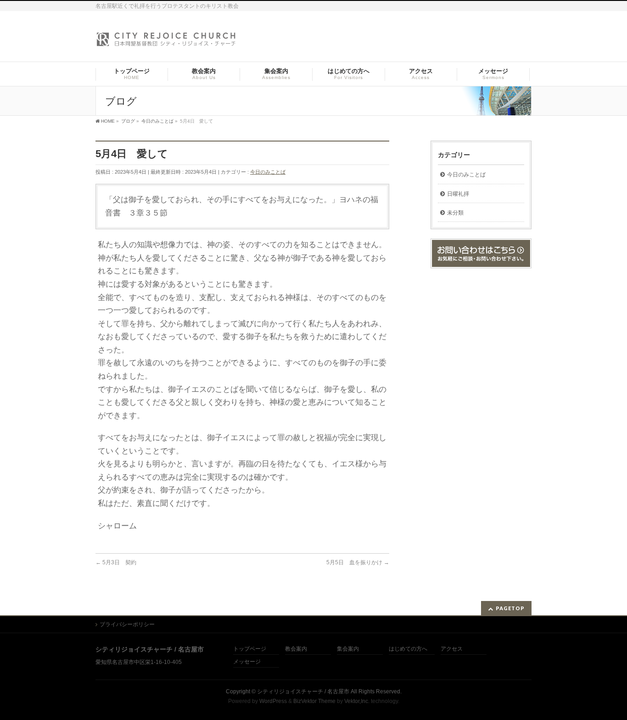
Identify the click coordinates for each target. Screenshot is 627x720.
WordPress (273, 701)
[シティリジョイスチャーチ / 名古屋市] (166, 42)
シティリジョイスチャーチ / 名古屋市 (303, 691)
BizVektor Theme (314, 701)
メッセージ (247, 662)
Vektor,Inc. (356, 701)
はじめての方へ (408, 649)
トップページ (249, 649)
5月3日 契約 (115, 562)
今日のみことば (268, 172)
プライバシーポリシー (127, 624)
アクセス (452, 649)
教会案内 (296, 649)
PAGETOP (510, 608)
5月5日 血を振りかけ (357, 562)
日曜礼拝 (458, 194)
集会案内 (348, 649)
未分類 (455, 213)
